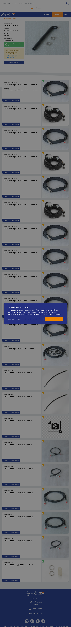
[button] (14, 319)
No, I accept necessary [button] (32, 319)
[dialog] (35, 313)
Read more (57, 314)
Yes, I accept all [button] (53, 319)
